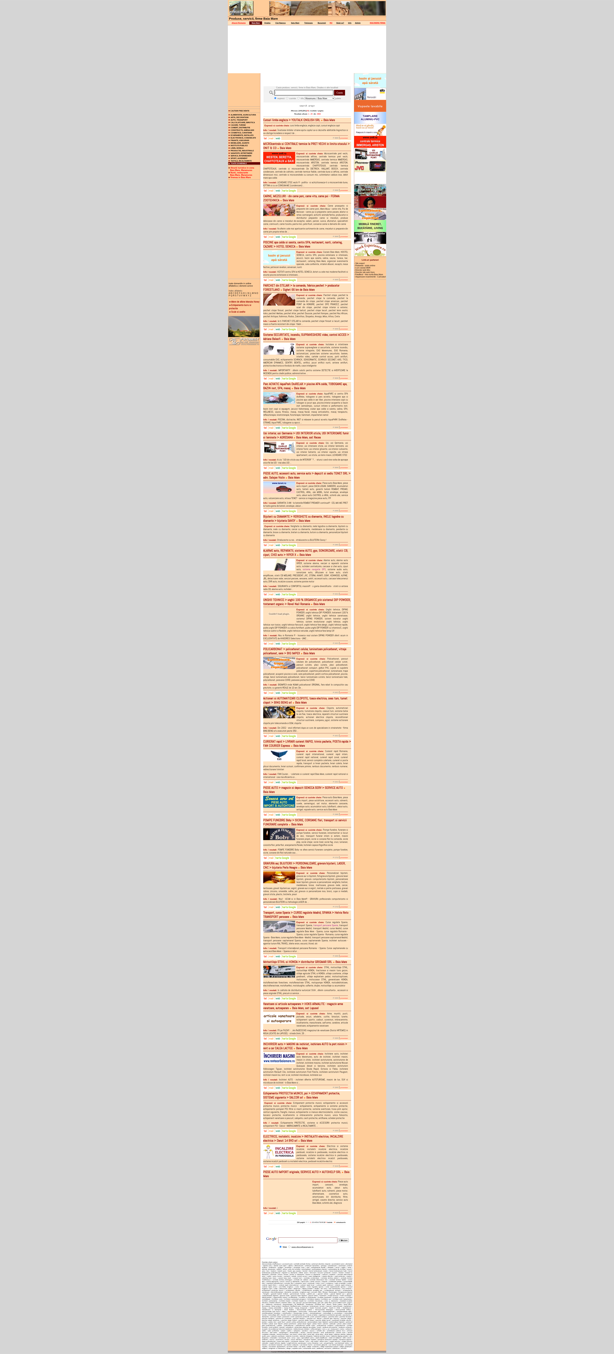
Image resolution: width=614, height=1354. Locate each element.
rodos (342, 1329)
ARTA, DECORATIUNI (239, 117)
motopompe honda (300, 1313)
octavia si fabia (311, 1315)
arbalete (330, 1267)
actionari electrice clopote (321, 1264)
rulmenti (348, 1329)
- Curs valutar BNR (362, 268)
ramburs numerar (345, 1327)
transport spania (345, 1339)
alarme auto (267, 1266)
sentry (303, 1332)
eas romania (346, 1288)
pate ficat (281, 1322)
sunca (272, 1339)
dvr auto (324, 1288)
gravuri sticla (313, 1295)
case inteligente (314, 1276)
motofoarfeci (286, 1313)
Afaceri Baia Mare (285, 1352)
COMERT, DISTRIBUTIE (240, 128)
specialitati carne (307, 1338)
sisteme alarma (339, 1334)
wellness (320, 1348)
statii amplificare (321, 1338)
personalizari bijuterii (336, 1322)
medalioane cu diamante (271, 1310)
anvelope (288, 1267)
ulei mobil (314, 1341)
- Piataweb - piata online (364, 265)
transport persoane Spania (325, 925)
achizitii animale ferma (302, 1264)
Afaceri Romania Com (317, 1352)
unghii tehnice (335, 1341)
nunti (289, 1315)
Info (349, 23)
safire (264, 1331)
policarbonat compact (325, 1325)
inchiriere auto (277, 1299)
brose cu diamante (297, 1274)
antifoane (272, 1267)
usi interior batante (275, 1345)
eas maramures (334, 1288)
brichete (273, 1274)
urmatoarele (341, 1222)
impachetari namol (280, 1297)
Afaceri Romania (239, 23)
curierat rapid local (307, 1285)
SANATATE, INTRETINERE (241, 153)
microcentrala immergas (324, 1310)
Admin (358, 23)
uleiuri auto (323, 1341)
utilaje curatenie (313, 1346)
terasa (287, 1339)
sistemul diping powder (339, 1336)
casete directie (327, 1276)
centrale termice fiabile (337, 1280)
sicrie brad (302, 1334)
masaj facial (288, 1308)
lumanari (305, 1306)
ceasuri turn (297, 1278)
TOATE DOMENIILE (239, 163)
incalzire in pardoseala (307, 1297)
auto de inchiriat (294, 1269)
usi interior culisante (291, 1345)
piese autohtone (290, 1324)
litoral (329, 1304)
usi (321, 1343)
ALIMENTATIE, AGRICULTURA (243, 115)
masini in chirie (334, 1308)
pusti (319, 1327)
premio (282, 1327)
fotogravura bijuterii (345, 1292)
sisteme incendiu (292, 1336)
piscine (325, 1324)
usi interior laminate (336, 1345)
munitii (283, 1315)
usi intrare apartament (277, 1346)
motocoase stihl (315, 1311)
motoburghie (292, 1311)
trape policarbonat (269, 1341)
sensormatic (294, 1332)
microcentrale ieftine (343, 1310)
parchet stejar (346, 1318)
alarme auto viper (280, 1266)
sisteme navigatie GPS (314, 569)
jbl (322, 1302)
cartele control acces (299, 1276)
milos (284, 1311)
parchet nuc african (314, 1318)
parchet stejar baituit (289, 1320)
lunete (322, 1306)
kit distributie (299, 1304)
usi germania (328, 1343)
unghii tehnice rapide (277, 1343)
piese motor (317, 1324)
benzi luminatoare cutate (318, 1271)
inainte (330, 1222)
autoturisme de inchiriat (337, 1269)
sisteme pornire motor (322, 1336)
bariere (273, 1271)
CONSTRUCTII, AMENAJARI (242, 130)
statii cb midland (335, 1338)
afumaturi (349, 1264)
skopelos (265, 1338)
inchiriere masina (313, 1299)
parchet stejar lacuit (323, 1320)
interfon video (287, 1302)
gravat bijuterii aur (338, 1294)
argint (343, 1267)
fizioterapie (333, 1292)
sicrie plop (319, 1334)
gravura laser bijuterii (299, 1295)
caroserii (287, 1276)
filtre (319, 1292)
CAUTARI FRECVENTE (239, 111)
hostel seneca (333, 1295)
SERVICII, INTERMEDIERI (241, 156)
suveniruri (279, 1339)
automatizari (306, 1269)
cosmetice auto (300, 1283)
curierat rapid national (324, 1285)
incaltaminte (293, 1297)
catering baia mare (269, 1278)
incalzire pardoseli (324, 1297)
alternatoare (298, 1266)
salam (283, 1331)
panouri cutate (275, 1317)
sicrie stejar (329, 1334)
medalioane (346, 1308)
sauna (312, 1331)
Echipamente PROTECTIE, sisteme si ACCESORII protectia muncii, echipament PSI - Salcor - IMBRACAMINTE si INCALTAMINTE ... (305, 1124)
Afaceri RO (294, 1352)
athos (285, 1269)
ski (350, 1336)
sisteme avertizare (278, 1336)
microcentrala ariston (304, 1310)
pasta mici (272, 1322)
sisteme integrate (306, 1336)
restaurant (334, 1329)
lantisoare (309, 1304)
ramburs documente (330, 1327)
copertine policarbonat (274, 1283)
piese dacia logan (304, 1324)
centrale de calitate (301, 1280)
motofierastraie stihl (344, 1311)
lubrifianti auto (295, 1306)
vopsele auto (297, 1348)
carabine (332, 1274)
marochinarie (337, 1306)
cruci (322, 1283)
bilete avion (303, 1273)
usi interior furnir (306, 1345)
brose (286, 1274)
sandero (305, 1331)
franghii (266, 1294)
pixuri (339, 1324)
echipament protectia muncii (272, 1290)
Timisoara (308, 23)
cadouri (324, 1274)
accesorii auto (287, 1264)
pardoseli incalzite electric (341, 1320)
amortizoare (332, 1266)
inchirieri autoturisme (269, 1301)
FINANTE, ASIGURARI (240, 140)
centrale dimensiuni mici (318, 1280)
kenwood (277, 1304)
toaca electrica (296, 1339)
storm (349, 1338)
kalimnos (269, 1304)
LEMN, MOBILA (237, 148)
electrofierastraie (277, 1292)
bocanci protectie (324, 1273)
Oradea (267, 23)
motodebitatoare (329, 1311)
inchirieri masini (285, 1301)
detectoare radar (285, 1288)
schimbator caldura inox (336, 1331)
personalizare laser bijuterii (318, 1322)
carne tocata (277, 1276)
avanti (349, 1269)
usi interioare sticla (342, 1343)
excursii (314, 1292)
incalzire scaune (339, 1297)
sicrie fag (310, 1334)
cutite (276, 1288)
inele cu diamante (331, 1301)
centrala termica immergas (282, 1280)
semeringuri (283, 1332)
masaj (264, 1308)
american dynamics (312, 1266)
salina (289, 1331)
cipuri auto (305, 1281)
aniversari (342, 1266)
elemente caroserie (291, 1292)
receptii (264, 1329)
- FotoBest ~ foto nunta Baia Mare (368, 274)
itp (294, 1302)
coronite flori (288, 1283)
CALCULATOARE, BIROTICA (243, 122)
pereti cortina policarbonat (296, 1322)
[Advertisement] (307, 49)
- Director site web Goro (364, 272)
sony (293, 1338)
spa (298, 1338)
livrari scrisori (276, 1306)
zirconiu (343, 1348)
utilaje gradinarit (345, 1346)
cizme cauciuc (315, 1281)
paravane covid (288, 1317)
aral (308, 1267)
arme (349, 1267)
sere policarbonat (327, 1332)
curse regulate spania (315, 1287)
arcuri (337, 1267)
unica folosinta (312, 1343)
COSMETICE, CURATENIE (241, 133)
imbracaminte (267, 1297)
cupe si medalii (340, 1283)
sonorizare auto (284, 1338)
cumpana (329, 1283)
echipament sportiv (293, 1290)
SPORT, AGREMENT (239, 158)
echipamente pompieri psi (312, 1290)
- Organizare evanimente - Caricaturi (370, 277)
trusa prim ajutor (283, 1341)
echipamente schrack (332, 1290)
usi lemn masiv (292, 1346)
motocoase (303, 1311)
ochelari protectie (298, 1315)
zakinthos (335, 1348)
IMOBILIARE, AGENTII (240, 143)
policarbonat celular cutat (305, 1325)
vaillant (264, 1348)
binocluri (313, 1273)
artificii (279, 1269)
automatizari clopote (319, 1269)
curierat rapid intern (269, 1285)
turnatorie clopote (297, 1341)
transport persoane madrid (327, 1339)
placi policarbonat (268, 1325)
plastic (279, 1325)
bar (268, 1271)
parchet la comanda (283, 1318)
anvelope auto (299, 1267)
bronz (280, 1274)
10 (324, 1222)
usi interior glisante (320, 1345)
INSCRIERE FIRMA (377, 23)
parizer (264, 1322)
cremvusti (310, 1283)
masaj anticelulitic (275, 1308)
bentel (305, 1271)
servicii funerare (282, 1334)
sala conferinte (273, 1331)
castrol (348, 1276)
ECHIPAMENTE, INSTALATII (242, 135)
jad (319, 1302)
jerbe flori (328, 1302)
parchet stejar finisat (306, 1320)
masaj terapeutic (301, 1308)
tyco (307, 1341)
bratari (341, 1273)
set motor (293, 1334)
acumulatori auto (338, 1264)
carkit (269, 1276)
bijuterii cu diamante (289, 1273)
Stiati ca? (340, 23)
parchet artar (333, 1317)
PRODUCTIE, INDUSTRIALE (242, 151)
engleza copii (305, 1292)
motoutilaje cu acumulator (332, 1313)
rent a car (325, 1329)
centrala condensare (311, 1278)
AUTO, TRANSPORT (239, 120)
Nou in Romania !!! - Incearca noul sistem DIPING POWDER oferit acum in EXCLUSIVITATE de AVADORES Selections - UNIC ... (305, 637)
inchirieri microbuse (315, 1301)
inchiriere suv (326, 1299)
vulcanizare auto (309, 1348)
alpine (290, 1266)
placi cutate (347, 1324)
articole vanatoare (268, 1269)
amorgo (324, 1266)
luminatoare (314, 1306)
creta (318, 1283)
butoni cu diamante (313, 1274)
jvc (263, 1304)
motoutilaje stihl (273, 1315)
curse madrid (300, 1287)
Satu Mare (295, 23)
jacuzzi (298, 1302)
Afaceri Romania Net (304, 1352)
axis (263, 1271)
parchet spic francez (331, 1318)
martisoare (347, 1306)
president (289, 1327)
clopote (324, 1281)
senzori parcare (313, 1332)
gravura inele (285, 1295)
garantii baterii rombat (279, 1294)
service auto (341, 1332)
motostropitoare (315, 1313)
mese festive (289, 1310)
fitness (325, 1292)
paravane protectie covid (304, 1317)
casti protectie (340, 1276)
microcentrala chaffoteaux (271, 1264)
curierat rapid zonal (269, 1287)
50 (304, 111)
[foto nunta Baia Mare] (244, 326)
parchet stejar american (270, 1320)
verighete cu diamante (276, 1348)
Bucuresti (322, 23)
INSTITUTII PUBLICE (239, 145)
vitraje (288, 1348)
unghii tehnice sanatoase (296, 1343)
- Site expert (359, 263)
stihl (344, 1338)
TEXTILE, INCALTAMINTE (241, 161)
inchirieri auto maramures (342, 1299)
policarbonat (288, 1325)
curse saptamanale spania (335, 1287)
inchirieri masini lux (299, 1301)
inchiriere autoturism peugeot (295, 1299)
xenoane (327, 1348)
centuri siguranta (272, 1281)
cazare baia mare (284, 1278)
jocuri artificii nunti (339, 1302)
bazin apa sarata (294, 1271)
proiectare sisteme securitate (305, 1327)
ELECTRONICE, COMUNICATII (243, 138)
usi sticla (302, 1346)
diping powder (307, 1288)
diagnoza (297, 1288)
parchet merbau (299, 1318)
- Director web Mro (362, 270)
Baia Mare (256, 23)
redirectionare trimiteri (301, 1329)
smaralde (273, 1338)
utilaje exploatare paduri (329, 1346)
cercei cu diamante (292, 1281)
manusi (328, 1306)
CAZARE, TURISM (238, 125)
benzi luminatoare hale (338, 1271)
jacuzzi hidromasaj (309, 1302)
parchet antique (321, 1317)
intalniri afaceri (274, 1302)
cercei (282, 1281)
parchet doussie (345, 1317)
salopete (297, 1331)
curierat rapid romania (343, 1285)
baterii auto (282, 1271)
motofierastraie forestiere (271, 1313)
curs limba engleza (286, 1287)
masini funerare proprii (318, 1308)
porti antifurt (273, 1327)
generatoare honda (297, 1294)
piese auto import (275, 1324)
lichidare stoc (320, 1304)
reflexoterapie (316, 1329)
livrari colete (337, 1304)
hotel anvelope (345, 1295)
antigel (280, 1267)
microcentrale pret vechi (271, 1311)
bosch (334, 1273)
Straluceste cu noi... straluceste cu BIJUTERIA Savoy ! (294, 539)
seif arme (273, 1332)
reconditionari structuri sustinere (280, 1329)
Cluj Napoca (280, 23)
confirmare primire (335, 1281)
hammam (322, 1295)
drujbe (317, 1288)
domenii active (246, 286)
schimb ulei (321, 1331)
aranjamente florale (318, 1267)
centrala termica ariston (330, 1278)
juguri (349, 1302)
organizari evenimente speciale (330, 1315)
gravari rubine (323, 1294)
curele (349, 1283)
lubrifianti (285, 1306)
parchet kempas (268, 1318)
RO (331, 23)
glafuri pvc (311, 1294)
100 (300, 111)
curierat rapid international (288, 1285)
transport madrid (310, 1339)
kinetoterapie (288, 1304)
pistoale (333, 1324)
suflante (265, 1339)
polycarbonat (340, 1325)
